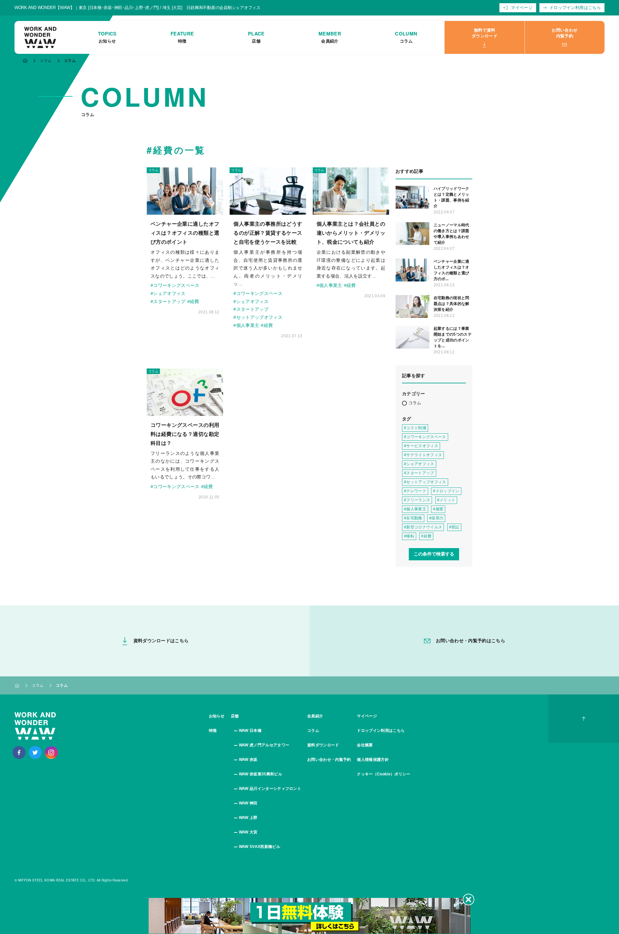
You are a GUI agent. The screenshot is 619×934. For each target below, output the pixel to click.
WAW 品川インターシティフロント (270, 788)
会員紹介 (315, 716)
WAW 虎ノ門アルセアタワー (264, 745)
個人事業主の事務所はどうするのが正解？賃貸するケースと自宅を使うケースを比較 (267, 233)
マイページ (522, 7)
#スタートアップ (168, 301)
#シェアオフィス (168, 293)
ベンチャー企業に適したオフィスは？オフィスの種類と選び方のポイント (185, 233)
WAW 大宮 (248, 832)
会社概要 (365, 745)
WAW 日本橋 (250, 730)
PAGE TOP (583, 718)
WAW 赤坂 (248, 759)
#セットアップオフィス (257, 317)
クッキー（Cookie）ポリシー (383, 774)
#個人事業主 (246, 325)
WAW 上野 (248, 817)
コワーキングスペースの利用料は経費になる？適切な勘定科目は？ (185, 434)
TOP (25, 60)
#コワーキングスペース (175, 285)
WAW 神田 (248, 803)
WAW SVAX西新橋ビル (259, 846)
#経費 (193, 301)
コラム (46, 61)
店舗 (235, 716)
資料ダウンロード (323, 745)
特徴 (213, 730)
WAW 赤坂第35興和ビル (260, 774)
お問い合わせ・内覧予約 (329, 759)
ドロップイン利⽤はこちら (575, 7)
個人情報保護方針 (373, 759)
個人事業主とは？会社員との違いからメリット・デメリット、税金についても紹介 (351, 233)
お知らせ (217, 716)
